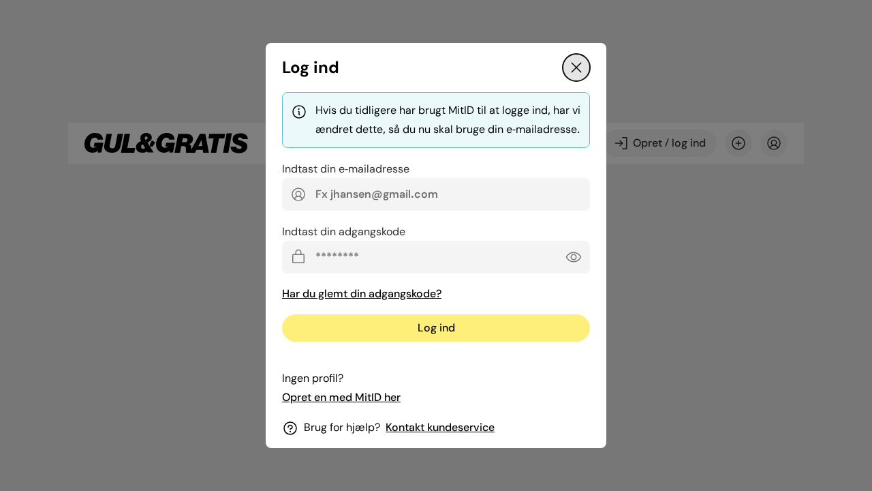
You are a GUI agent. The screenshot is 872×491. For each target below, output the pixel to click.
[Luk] (576, 67)
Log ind (436, 328)
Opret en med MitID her (341, 397)
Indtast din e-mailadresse (345, 169)
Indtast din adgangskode (343, 231)
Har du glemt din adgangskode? (361, 293)
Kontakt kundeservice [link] (440, 427)
